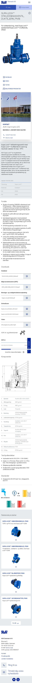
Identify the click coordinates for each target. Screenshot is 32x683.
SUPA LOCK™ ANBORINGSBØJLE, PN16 (15, 521)
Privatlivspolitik (5, 656)
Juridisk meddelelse (7, 659)
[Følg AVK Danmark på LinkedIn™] (14, 679)
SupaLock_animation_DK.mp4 (9, 309)
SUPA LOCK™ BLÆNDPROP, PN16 (13, 573)
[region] (16, 343)
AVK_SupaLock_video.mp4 (8, 325)
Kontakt (3, 653)
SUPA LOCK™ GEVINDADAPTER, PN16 (14, 598)
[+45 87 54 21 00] (4, 665)
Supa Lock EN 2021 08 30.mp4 (9, 314)
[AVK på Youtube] (18, 679)
